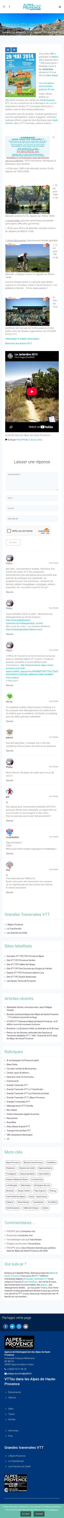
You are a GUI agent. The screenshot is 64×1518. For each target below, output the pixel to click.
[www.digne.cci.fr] (32, 1490)
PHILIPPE (20, 440)
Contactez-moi (28, 1231)
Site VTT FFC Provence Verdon (21, 960)
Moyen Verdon (24, 1191)
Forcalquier (11, 1174)
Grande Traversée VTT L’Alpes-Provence (26, 1097)
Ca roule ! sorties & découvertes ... (22, 1068)
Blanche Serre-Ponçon (33, 1162)
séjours (44, 1285)
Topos (11, 1414)
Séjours (12, 1397)
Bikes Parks (12, 1064)
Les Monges (11, 1185)
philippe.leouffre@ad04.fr (19, 1373)
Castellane (51, 1162)
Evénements (13, 1081)
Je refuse (25, 1514)
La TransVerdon (14, 929)
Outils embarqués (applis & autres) (23, 1114)
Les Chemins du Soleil (17, 933)
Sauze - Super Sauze (38, 1196)
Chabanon (10, 1168)
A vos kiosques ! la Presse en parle (23, 1060)
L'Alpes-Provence (15, 924)
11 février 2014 (35, 440)
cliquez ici (54, 1510)
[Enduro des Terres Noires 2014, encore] (14, 49)
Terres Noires (23, 1202)
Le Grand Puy (37, 1179)
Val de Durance (12, 1208)
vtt (8, 1139)
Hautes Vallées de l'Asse (16, 1179)
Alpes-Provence (13, 1162)
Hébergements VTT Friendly (20, 1106)
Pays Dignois (40, 1191)
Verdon (45, 1208)
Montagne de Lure (42, 1185)
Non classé (12, 1110)
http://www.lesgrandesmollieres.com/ (24, 629)
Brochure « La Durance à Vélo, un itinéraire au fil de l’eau (33, 1028)
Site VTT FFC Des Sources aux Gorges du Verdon (29, 968)
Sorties (11, 1419)
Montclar (10, 1191)
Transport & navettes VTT (19, 1130)
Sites (10, 1408)
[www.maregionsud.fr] (32, 1485)
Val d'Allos (52, 1202)
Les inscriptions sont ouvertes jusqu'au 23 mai (46, 86)
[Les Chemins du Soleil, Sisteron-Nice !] (8, 49)
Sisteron (9, 1202)
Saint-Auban (52, 75)
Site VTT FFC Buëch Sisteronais (21, 977)
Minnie (9, 701)
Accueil (6, 32)
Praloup (53, 1191)
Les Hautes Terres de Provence (21, 981)
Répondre (9, 592)
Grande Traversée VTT (17, 1085)
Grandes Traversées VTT (18, 1102)
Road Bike (11, 1122)
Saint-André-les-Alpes (15, 1196)
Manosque (25, 1185)
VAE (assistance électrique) (19, 1135)
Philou (9, 563)
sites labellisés (30, 1282)
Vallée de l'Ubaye (30, 1208)
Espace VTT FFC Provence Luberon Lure (25, 973)
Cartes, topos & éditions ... (19, 1073)
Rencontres (12, 1118)
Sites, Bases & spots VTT (18, 1126)
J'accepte (39, 1514)
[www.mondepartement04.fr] (32, 1478)
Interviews (13, 1430)
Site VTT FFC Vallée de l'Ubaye (21, 964)
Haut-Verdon (44, 1174)
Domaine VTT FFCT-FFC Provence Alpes (25, 956)
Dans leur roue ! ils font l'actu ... (21, 1077)
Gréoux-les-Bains (27, 1174)
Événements (14, 1392)
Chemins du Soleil (26, 1168)
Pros (10, 1436)
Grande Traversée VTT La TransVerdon (25, 1089)
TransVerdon (38, 1202)
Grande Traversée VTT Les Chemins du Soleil (28, 1093)
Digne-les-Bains (45, 1168)
